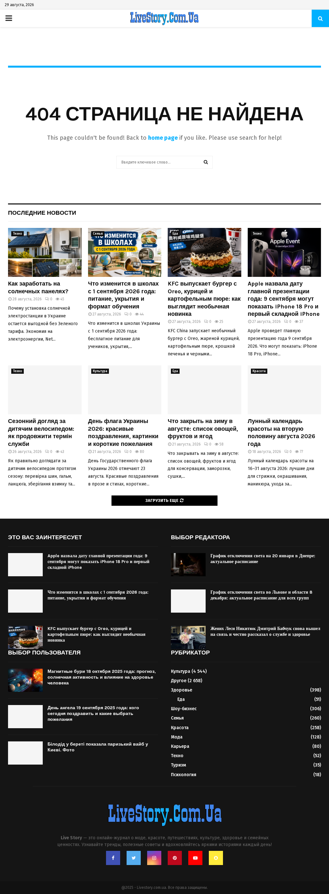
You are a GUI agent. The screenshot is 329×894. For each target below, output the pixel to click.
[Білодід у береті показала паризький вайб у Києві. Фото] (25, 753)
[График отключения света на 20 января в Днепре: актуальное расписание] (188, 564)
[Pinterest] (175, 858)
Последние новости (42, 212)
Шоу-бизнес (184, 708)
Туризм (178, 765)
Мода (176, 737)
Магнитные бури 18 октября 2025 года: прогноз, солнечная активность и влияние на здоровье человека (102, 677)
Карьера (180, 746)
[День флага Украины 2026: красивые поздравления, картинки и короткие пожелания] (125, 389)
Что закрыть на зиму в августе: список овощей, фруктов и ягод (203, 429)
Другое (178, 680)
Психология (183, 774)
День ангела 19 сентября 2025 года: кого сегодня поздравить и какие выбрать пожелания (93, 713)
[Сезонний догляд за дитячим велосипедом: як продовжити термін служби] (45, 389)
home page (163, 137)
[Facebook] (113, 858)
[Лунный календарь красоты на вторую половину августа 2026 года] (284, 389)
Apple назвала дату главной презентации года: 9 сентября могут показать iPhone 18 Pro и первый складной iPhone (284, 298)
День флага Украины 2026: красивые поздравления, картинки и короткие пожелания (123, 432)
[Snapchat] (216, 858)
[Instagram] (154, 858)
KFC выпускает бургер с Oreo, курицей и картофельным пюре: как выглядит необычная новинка (204, 298)
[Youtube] (195, 858)
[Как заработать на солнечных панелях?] (45, 252)
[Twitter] (134, 858)
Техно (17, 234)
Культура (100, 371)
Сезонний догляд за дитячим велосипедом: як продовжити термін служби (41, 432)
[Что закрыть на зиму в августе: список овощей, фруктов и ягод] (204, 389)
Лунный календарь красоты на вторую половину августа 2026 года (281, 432)
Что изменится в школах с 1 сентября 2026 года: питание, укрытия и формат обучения (123, 295)
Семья (98, 234)
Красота (259, 371)
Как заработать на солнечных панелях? (38, 287)
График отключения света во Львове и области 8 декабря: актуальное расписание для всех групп (261, 595)
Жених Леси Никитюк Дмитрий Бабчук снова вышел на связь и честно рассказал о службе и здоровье (265, 631)
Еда (175, 234)
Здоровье (181, 690)
